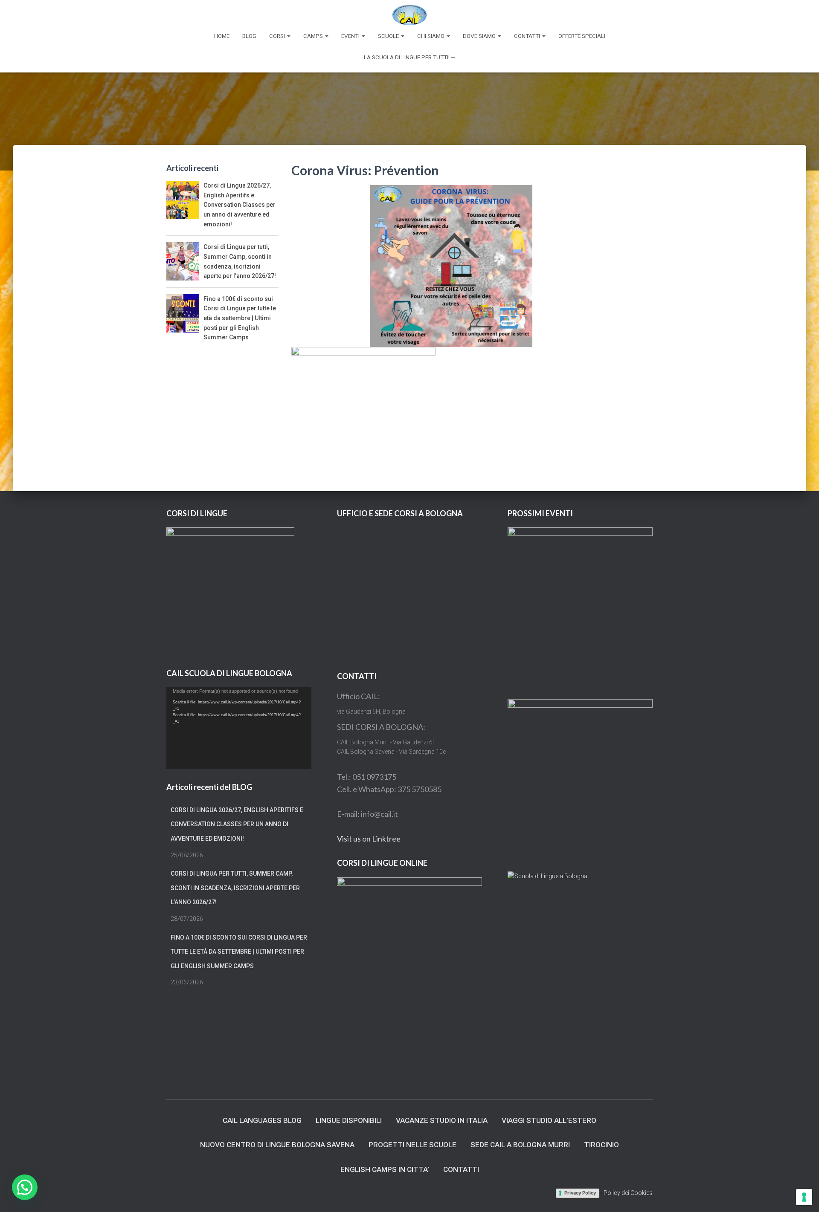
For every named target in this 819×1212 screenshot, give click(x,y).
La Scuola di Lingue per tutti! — (409, 57)
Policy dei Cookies (628, 1192)
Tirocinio (601, 1144)
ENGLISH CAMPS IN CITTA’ (384, 1169)
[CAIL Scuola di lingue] (409, 15)
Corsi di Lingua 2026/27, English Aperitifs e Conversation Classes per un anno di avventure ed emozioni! (239, 205)
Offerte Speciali (581, 36)
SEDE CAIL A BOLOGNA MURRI (520, 1144)
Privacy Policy (580, 1193)
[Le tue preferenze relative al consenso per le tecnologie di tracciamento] (804, 1197)
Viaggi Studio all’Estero (549, 1120)
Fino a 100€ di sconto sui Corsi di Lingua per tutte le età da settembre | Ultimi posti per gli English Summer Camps (239, 318)
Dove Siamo (480, 36)
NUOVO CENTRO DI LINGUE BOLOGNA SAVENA (277, 1144)
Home (221, 36)
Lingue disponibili (349, 1120)
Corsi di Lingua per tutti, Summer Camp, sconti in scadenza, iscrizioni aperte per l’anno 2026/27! (235, 887)
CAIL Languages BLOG (262, 1120)
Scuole (389, 36)
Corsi (277, 36)
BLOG (249, 36)
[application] (238, 728)
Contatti (527, 36)
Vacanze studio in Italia (442, 1120)
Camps (313, 36)
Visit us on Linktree (369, 838)
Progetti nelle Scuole (412, 1144)
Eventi (351, 36)
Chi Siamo (431, 36)
